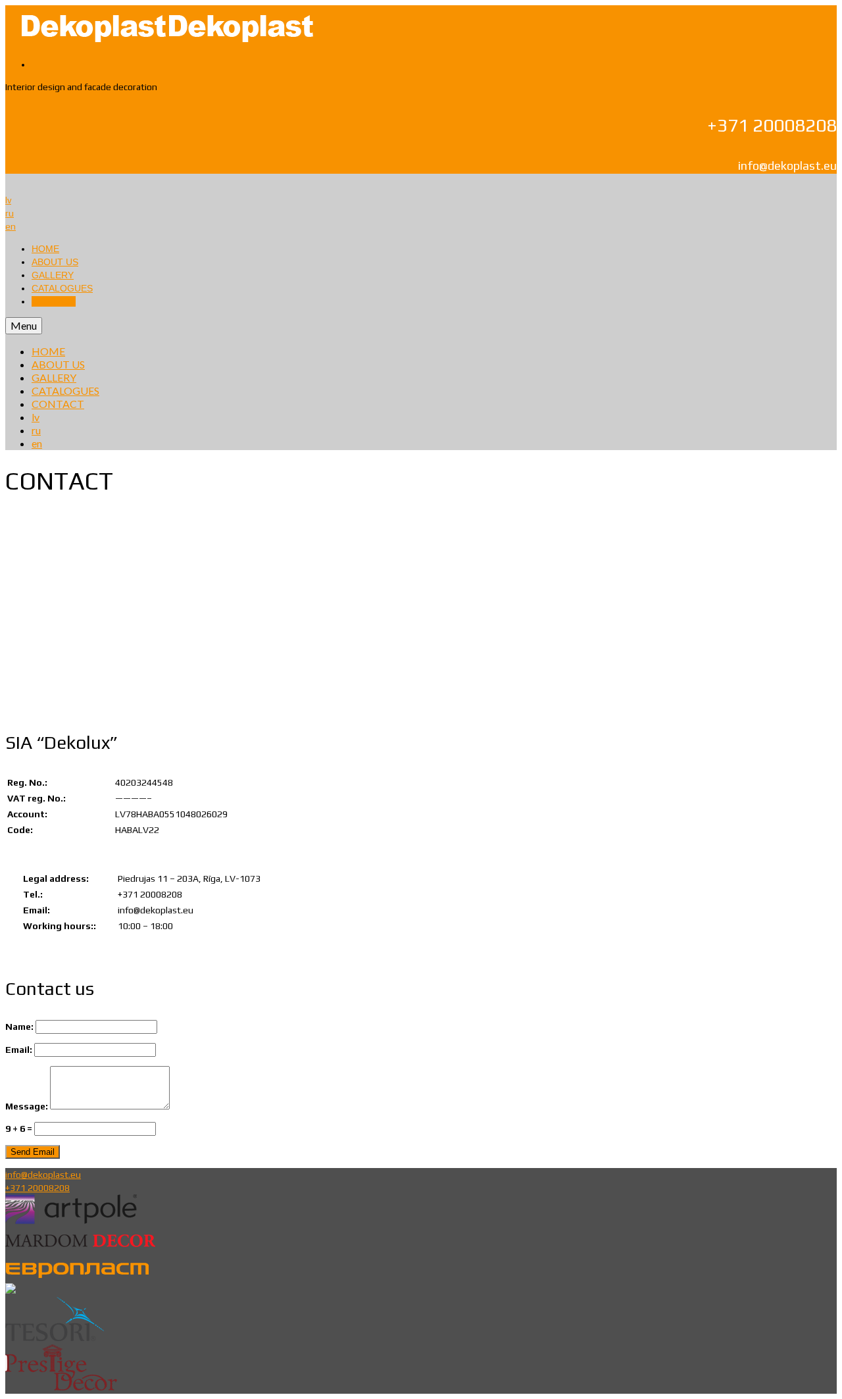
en (10, 226)
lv (8, 200)
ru (9, 213)
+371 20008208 (37, 1188)
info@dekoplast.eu (43, 1174)
